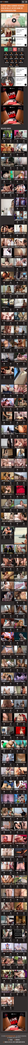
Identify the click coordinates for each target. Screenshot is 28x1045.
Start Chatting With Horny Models (20, 31)
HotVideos (4, 2)
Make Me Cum (19, 39)
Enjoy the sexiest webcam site (21, 79)
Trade (11, 1040)
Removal (17, 1040)
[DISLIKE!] (15, 49)
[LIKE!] (6, 49)
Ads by (20, 198)
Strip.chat (18, 34)
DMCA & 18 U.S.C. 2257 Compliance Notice (14, 1042)
